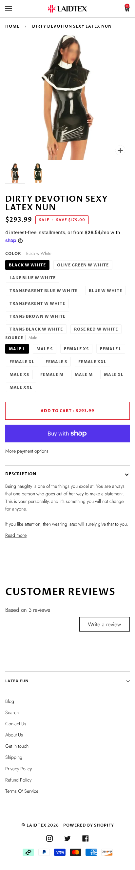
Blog (9, 701)
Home (12, 26)
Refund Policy (18, 780)
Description (20, 474)
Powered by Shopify (88, 825)
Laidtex (37, 825)
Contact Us (15, 723)
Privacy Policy (18, 768)
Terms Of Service (21, 791)
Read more (16, 535)
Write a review (104, 624)
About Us (14, 735)
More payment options (26, 451)
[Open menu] (15, 8)
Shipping (13, 757)
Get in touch (17, 746)
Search (12, 712)
